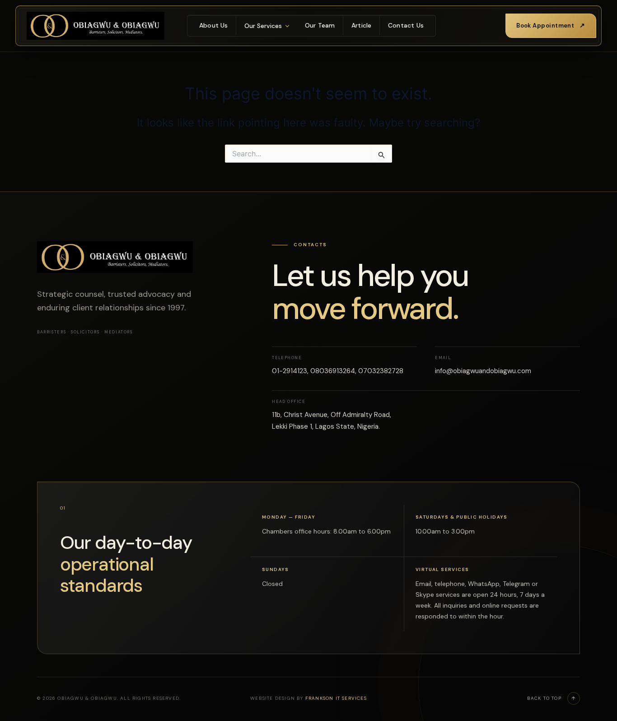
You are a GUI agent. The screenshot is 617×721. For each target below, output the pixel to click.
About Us (213, 25)
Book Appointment (550, 25)
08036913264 (332, 370)
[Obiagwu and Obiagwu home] (95, 26)
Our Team (320, 25)
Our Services (263, 26)
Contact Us (406, 25)
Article (361, 25)
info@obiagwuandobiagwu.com (483, 370)
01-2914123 (289, 370)
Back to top (551, 698)
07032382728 (380, 370)
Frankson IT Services (336, 698)
